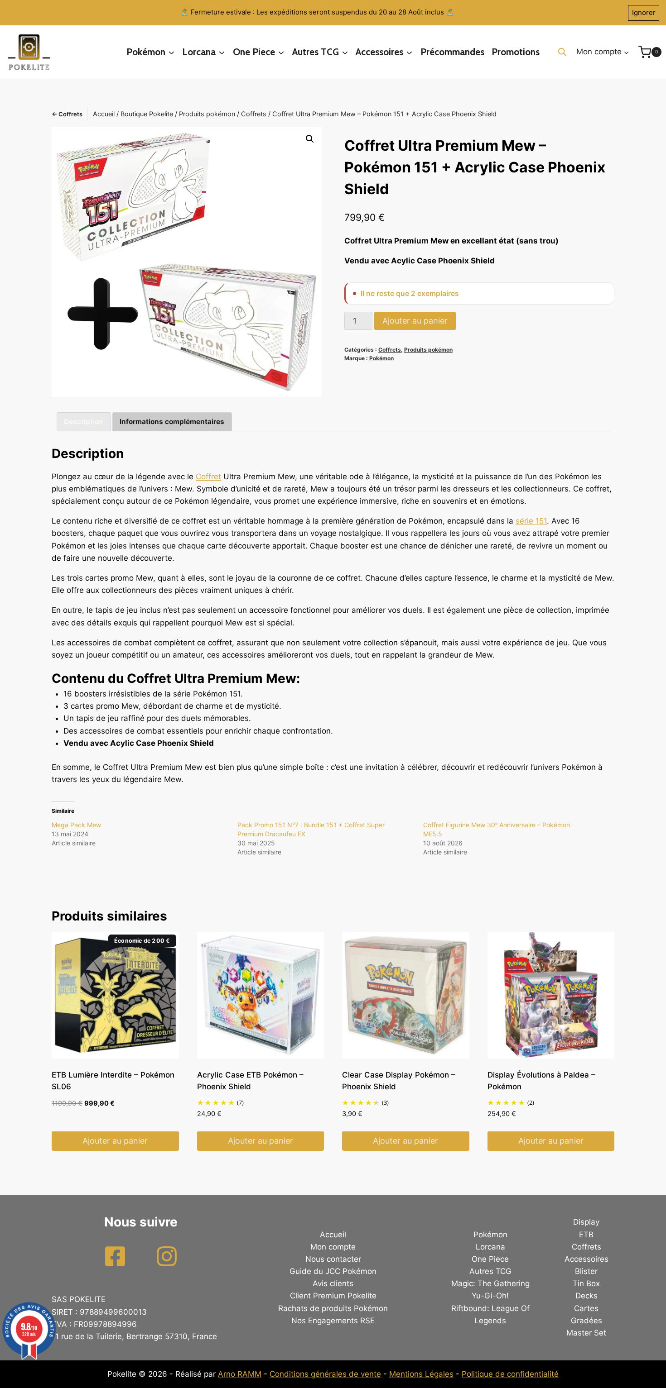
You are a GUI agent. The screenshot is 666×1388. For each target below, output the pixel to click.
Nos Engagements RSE (333, 1320)
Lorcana (490, 1246)
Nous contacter (333, 1259)
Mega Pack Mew (76, 825)
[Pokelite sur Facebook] (115, 1256)
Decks (586, 1295)
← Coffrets (67, 114)
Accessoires (586, 1259)
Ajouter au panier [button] (115, 1140)
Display (586, 1221)
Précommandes (452, 51)
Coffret (208, 476)
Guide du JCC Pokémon (333, 1271)
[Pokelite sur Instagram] (166, 1256)
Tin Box (586, 1283)
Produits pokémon (428, 349)
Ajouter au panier (415, 320)
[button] (310, 139)
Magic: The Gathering (490, 1283)
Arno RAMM (239, 1373)
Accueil (333, 1234)
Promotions (516, 51)
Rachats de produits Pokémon (333, 1308)
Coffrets (389, 349)
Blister (586, 1271)
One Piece (490, 1259)
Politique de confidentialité (510, 1373)
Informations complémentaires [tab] (172, 421)
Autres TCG (490, 1271)
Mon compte (333, 1246)
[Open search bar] (562, 52)
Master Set (586, 1332)
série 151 (531, 520)
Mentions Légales (421, 1373)
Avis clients (333, 1283)
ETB (586, 1234)
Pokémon (381, 358)
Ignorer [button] (644, 12)
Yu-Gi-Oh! (490, 1295)
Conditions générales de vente (325, 1373)
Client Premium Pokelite (333, 1295)
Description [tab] (83, 421)
